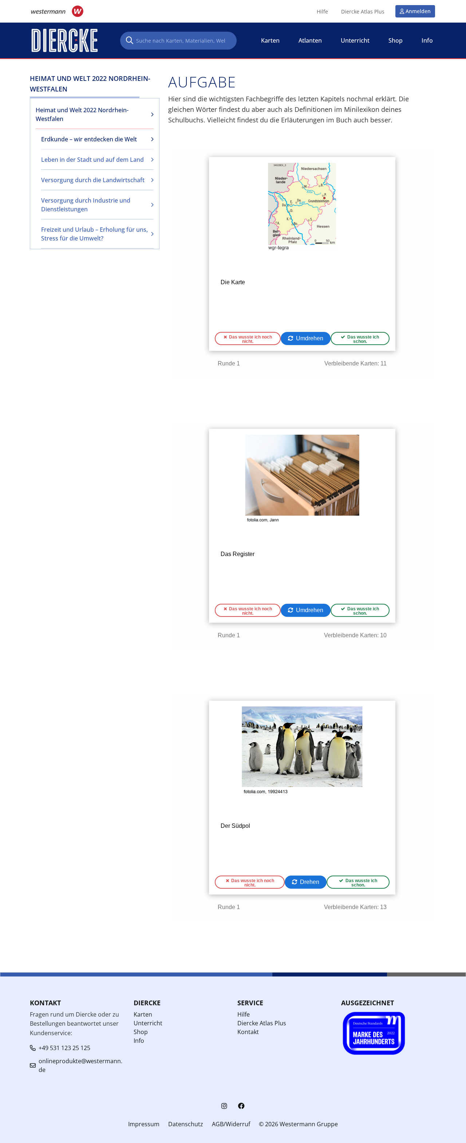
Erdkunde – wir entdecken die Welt (89, 139)
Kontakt (248, 1032)
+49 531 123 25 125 (64, 1048)
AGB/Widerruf (231, 1124)
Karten (143, 1014)
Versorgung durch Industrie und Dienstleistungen (85, 204)
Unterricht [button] (355, 40)
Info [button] (427, 40)
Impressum (143, 1124)
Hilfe (322, 11)
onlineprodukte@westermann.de (80, 1065)
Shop (141, 1032)
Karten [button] (270, 40)
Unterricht (148, 1023)
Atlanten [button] (310, 40)
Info (139, 1041)
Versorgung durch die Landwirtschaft (93, 180)
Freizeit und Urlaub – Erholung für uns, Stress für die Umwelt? (94, 234)
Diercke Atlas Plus (362, 11)
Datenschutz (185, 1124)
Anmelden (418, 11)
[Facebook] (241, 1106)
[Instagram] (224, 1106)
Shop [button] (395, 40)
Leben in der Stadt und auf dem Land (92, 160)
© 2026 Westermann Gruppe (298, 1124)
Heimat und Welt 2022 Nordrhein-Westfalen (82, 114)
